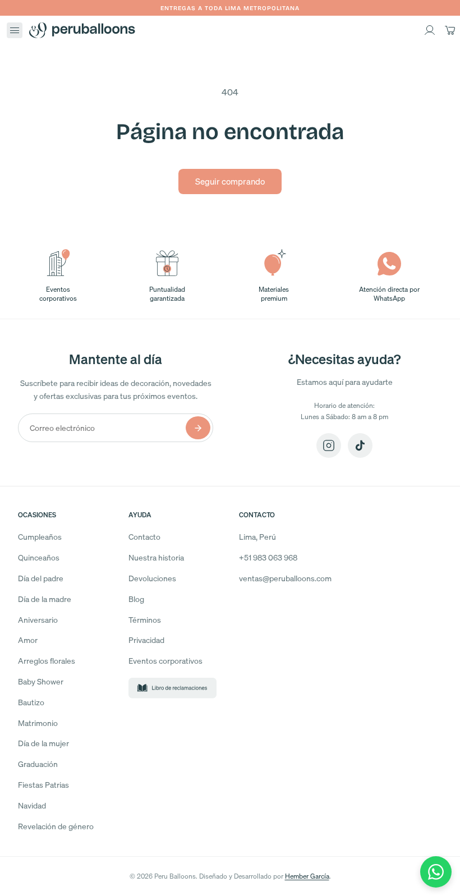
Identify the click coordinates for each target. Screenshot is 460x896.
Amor (28, 640)
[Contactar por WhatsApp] (436, 872)
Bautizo (31, 702)
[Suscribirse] (198, 427)
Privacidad (146, 640)
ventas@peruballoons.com (285, 578)
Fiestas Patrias (43, 784)
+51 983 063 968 (268, 557)
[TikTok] (360, 445)
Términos (144, 619)
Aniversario (38, 619)
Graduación (38, 764)
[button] (14, 30)
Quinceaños (38, 557)
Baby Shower (40, 681)
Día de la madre (44, 599)
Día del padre (40, 578)
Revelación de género (56, 826)
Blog (136, 599)
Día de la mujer (43, 743)
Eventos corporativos (165, 660)
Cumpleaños (40, 536)
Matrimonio (38, 723)
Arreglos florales (46, 660)
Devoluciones (152, 578)
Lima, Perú (257, 536)
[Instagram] (328, 445)
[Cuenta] (430, 30)
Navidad (32, 805)
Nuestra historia (156, 557)
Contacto (144, 536)
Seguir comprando (230, 181)
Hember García (307, 876)
